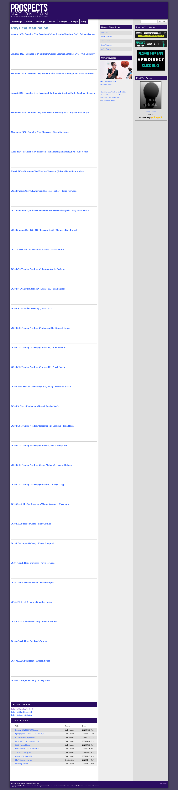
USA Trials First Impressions (25, 737)
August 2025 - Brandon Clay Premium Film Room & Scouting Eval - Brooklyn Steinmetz (53, 93)
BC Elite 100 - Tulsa (108, 101)
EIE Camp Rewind (21, 764)
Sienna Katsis (105, 41)
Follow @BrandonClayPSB (22, 709)
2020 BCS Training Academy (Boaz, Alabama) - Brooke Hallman (41, 465)
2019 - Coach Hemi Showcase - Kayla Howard (33, 563)
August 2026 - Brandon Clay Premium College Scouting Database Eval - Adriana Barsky (53, 34)
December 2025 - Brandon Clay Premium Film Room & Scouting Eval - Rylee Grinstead (52, 73)
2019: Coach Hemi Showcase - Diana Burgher (32, 582)
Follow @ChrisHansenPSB (21, 712)
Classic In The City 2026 (23, 756)
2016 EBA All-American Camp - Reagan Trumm (34, 621)
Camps (74, 21)
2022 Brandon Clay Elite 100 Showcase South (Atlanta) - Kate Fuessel (44, 230)
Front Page (17, 21)
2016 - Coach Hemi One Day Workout (29, 641)
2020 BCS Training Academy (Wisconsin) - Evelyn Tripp (38, 484)
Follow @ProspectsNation (21, 715)
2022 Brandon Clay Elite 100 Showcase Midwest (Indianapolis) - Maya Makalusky (50, 210)
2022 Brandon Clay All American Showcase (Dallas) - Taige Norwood (43, 191)
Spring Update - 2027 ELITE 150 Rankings (29, 734)
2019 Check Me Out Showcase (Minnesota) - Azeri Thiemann (40, 504)
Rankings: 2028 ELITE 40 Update (26, 730)
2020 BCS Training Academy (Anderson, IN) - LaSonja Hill (39, 445)
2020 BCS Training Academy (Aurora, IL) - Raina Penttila (38, 347)
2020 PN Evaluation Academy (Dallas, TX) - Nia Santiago (38, 289)
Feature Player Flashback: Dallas (112, 95)
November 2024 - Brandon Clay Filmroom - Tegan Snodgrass (40, 132)
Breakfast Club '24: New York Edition (113, 92)
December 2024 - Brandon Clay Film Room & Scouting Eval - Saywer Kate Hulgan (50, 112)
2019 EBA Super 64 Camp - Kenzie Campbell (32, 543)
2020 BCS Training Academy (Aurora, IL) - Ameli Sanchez (39, 367)
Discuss (109, 85)
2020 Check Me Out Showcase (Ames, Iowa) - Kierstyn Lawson (41, 386)
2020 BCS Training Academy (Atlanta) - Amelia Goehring (38, 269)
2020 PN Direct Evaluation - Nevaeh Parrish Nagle (35, 406)
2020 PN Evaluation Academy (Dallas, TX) (31, 308)
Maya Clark (104, 32)
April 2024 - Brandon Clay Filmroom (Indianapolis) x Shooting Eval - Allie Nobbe (49, 152)
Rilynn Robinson (106, 37)
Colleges (63, 21)
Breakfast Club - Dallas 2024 (110, 98)
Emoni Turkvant (106, 45)
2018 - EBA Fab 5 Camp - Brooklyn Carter (31, 602)
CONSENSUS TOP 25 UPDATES (27, 749)
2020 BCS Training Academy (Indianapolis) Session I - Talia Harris (42, 426)
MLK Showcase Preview (23, 760)
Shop (83, 21)
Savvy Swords (151, 112)
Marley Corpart (106, 49)
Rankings (40, 21)
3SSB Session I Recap (22, 745)
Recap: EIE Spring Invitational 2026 (27, 741)
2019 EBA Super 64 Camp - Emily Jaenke (31, 524)
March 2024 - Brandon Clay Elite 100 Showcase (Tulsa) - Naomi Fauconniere (47, 171)
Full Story (103, 85)
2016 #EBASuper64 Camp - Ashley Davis (30, 680)
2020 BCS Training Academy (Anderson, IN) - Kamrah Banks (40, 328)
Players (52, 21)
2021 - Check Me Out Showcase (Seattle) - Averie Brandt (37, 249)
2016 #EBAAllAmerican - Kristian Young (30, 661)
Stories (29, 21)
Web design (163, 783)
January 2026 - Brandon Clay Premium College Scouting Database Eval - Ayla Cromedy (53, 54)
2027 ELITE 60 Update (23, 752)
